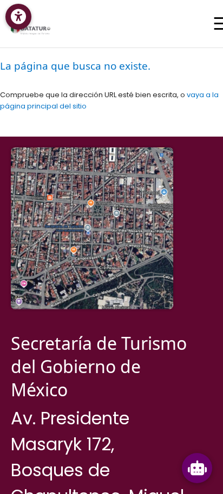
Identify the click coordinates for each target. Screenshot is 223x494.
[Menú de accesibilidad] (18, 17)
